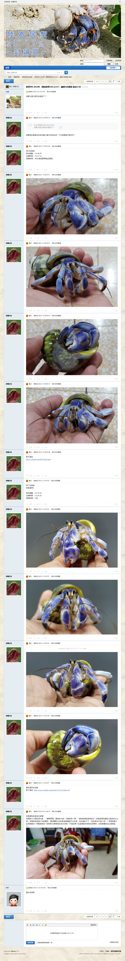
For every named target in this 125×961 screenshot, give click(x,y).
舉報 (116, 113)
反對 (45, 113)
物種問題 (17, 77)
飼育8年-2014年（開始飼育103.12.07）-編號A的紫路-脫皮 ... (54, 77)
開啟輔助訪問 (117, 2)
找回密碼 (118, 60)
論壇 (7, 68)
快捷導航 (113, 68)
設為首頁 (7, 2)
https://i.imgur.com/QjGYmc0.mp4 (38, 459)
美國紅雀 (16, 86)
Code (43, 925)
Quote (39, 925)
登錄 (68, 933)
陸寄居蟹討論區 (5, 77)
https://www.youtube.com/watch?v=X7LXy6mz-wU (52, 790)
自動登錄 (109, 60)
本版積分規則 (114, 942)
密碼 (81, 64)
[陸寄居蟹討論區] (62, 57)
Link (36, 925)
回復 (30, 113)
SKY (7, 888)
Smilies (46, 925)
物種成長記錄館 (27, 77)
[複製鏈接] (84, 87)
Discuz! (13, 951)
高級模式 (93, 925)
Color (30, 925)
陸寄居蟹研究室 (116, 951)
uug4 (7, 92)
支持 (38, 113)
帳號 (81, 60)
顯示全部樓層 (51, 92)
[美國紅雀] (7, 86)
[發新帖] (9, 81)
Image (33, 925)
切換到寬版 (119, 2)
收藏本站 (14, 2)
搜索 (58, 72)
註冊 (116, 64)
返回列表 (90, 81)
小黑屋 (101, 951)
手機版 (107, 951)
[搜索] (65, 72)
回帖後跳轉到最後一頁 (45, 942)
